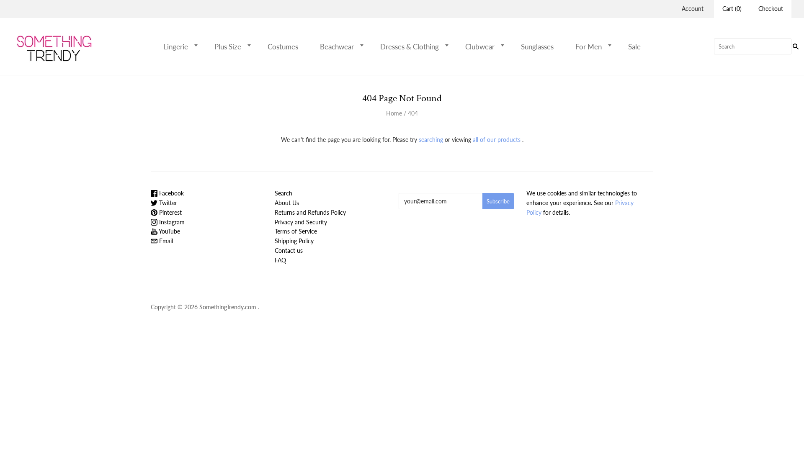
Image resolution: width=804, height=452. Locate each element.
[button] (198, 45)
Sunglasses (537, 46)
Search (283, 193)
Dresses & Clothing (409, 46)
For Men (588, 46)
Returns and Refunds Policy (310, 212)
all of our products (497, 139)
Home (394, 113)
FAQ (280, 260)
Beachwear (337, 46)
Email (165, 240)
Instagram (171, 222)
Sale (634, 46)
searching (431, 139)
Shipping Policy (294, 240)
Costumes (283, 46)
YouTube (168, 231)
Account (693, 8)
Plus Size (227, 46)
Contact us (289, 250)
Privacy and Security (301, 222)
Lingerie (175, 46)
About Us (287, 202)
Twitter (167, 202)
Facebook (170, 193)
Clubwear (480, 46)
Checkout (770, 8)
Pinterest (169, 212)
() (732, 8)
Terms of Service (296, 231)
